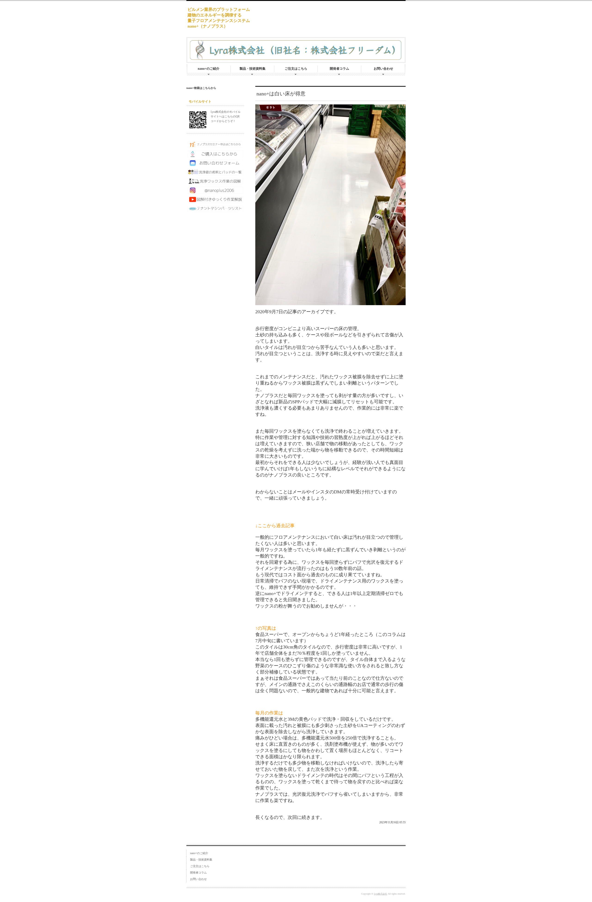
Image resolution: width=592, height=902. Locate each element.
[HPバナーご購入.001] (215, 155)
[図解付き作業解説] (215, 201)
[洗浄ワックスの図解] (215, 182)
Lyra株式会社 (380, 894)
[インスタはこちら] (215, 192)
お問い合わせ (383, 68)
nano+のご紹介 (208, 68)
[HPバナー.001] (215, 210)
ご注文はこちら (296, 68)
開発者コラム (339, 68)
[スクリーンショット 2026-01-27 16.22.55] (215, 146)
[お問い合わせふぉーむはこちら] (215, 164)
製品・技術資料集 (252, 68)
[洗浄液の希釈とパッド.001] (215, 173)
